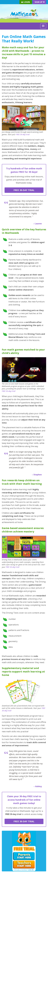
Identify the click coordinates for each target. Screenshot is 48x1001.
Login (26, 2)
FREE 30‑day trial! (23, 134)
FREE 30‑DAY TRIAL (24, 190)
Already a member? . (24, 870)
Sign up (39, 2)
